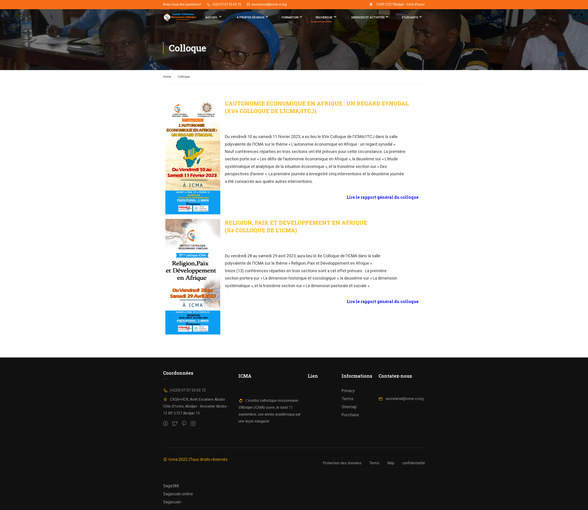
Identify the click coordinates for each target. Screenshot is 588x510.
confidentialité (413, 463)
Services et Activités (367, 17)
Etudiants (410, 17)
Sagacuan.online (178, 493)
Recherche (324, 17)
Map (390, 463)
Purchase (350, 414)
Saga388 (171, 485)
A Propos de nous (250, 17)
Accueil (211, 17)
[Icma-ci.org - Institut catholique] (180, 17)
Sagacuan (172, 501)
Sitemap (349, 406)
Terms (347, 398)
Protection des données (342, 463)
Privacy (348, 390)
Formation (290, 17)
